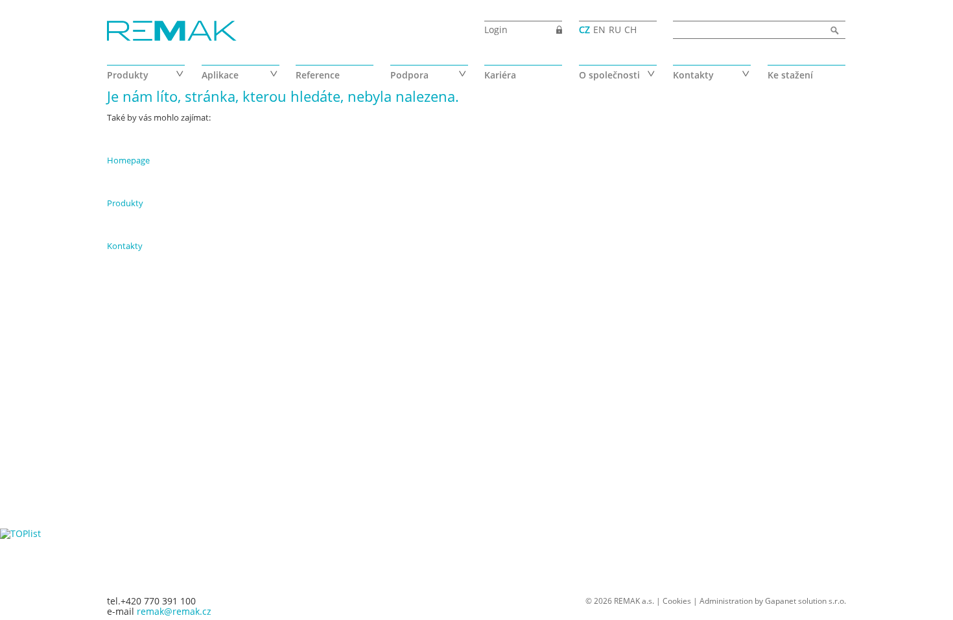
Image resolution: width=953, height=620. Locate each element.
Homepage (128, 160)
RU (615, 29)
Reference (318, 75)
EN (599, 29)
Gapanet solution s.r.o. (805, 600)
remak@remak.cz (174, 611)
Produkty (127, 75)
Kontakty (693, 75)
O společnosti (609, 75)
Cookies (677, 600)
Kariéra (500, 75)
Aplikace (220, 75)
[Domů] (172, 32)
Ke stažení (790, 75)
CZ (584, 29)
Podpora (409, 75)
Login (496, 29)
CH (630, 29)
